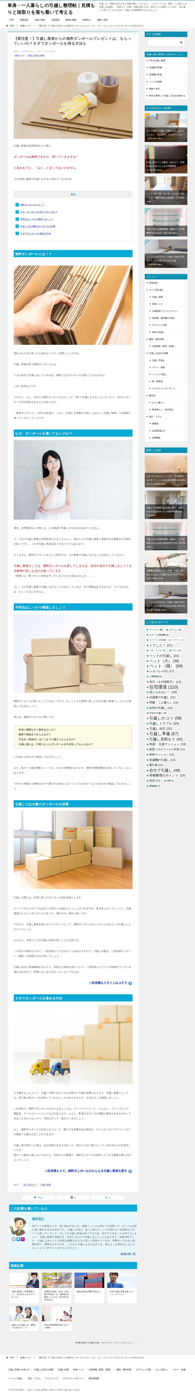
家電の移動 (71, 20)
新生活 (152, 395)
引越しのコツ (165, 718)
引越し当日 (160, 728)
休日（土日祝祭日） (165, 681)
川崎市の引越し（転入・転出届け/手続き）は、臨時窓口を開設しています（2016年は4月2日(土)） (56, 1295)
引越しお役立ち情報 (36, 56)
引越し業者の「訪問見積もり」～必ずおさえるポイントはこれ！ (24, 1294)
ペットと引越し (159, 374)
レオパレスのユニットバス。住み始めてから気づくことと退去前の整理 (166, 480)
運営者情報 (94, 1378)
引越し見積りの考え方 (19, 1369)
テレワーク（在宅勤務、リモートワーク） (166, 640)
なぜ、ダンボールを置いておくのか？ (39, 212)
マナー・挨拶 (158, 367)
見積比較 (24, 20)
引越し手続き (158, 360)
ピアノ (176, 650)
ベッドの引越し (164, 655)
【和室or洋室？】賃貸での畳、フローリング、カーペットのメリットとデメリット (107, 1343)
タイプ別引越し (156, 290)
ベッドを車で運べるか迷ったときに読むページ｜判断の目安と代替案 (165, 197)
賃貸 (154, 780)
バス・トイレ (157, 650)
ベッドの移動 (155, 81)
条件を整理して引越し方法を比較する (167, 95)
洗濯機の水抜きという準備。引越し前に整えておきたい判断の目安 (165, 574)
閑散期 (154, 786)
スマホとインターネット (164, 388)
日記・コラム (155, 416)
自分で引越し (164, 770)
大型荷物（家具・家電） (164, 346)
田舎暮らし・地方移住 (162, 409)
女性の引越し (161, 707)
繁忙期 (156, 765)
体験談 (155, 423)
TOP (11, 20)
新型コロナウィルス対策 (167, 749)
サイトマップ (51, 1378)
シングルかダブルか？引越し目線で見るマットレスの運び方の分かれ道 (165, 261)
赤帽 (170, 780)
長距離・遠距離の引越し (164, 318)
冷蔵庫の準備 (155, 67)
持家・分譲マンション (167, 744)
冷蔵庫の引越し (162, 697)
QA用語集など (159, 431)
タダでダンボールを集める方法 (35, 233)
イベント (156, 629)
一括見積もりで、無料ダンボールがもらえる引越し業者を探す (85, 1170)
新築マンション (161, 754)
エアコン (175, 629)
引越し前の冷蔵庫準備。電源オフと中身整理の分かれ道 (165, 543)
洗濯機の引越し (162, 760)
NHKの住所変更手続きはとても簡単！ (56, 1326)
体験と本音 (102, 20)
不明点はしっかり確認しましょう (36, 219)
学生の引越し (157, 713)
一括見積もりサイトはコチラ (108, 982)
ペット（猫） (166, 666)
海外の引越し (158, 332)
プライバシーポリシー (73, 1378)
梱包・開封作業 (156, 339)
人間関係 (155, 676)
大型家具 (55, 20)
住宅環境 (163, 687)
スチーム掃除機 (159, 635)
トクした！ (161, 645)
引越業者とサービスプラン (165, 311)
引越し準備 (45, 1185)
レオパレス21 (161, 671)
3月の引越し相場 (157, 60)
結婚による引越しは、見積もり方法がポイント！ (24, 1326)
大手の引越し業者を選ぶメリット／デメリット (122, 1292)
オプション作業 (159, 325)
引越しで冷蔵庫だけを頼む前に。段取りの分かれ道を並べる (165, 511)
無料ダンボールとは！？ (32, 205)
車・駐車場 (157, 381)
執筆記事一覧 (128, 1254)
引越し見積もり (166, 739)
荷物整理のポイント (167, 775)
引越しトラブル (164, 723)
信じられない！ (30, 1185)
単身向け (86, 20)
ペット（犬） (164, 661)
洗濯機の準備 (155, 74)
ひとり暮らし (158, 402)
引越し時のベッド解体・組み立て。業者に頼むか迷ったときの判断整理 (165, 166)
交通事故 (156, 438)
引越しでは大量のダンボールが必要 (37, 226)
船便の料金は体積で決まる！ (89, 1291)
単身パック (19, 56)
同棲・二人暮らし (163, 702)
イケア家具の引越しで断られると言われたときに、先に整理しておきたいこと (165, 135)
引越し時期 (39, 20)
